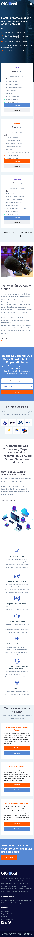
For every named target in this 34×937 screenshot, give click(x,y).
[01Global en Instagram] (6, 922)
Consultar (17, 753)
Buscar (17, 392)
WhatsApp (4, 916)
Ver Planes (9, 858)
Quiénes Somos (5, 911)
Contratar (17, 105)
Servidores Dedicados (8, 500)
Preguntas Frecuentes (7, 914)
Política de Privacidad (7, 919)
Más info (17, 110)
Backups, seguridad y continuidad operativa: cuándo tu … (16, 903)
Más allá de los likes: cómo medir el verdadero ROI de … (16, 900)
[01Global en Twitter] (9, 922)
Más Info (4, 339)
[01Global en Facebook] (2, 922)
